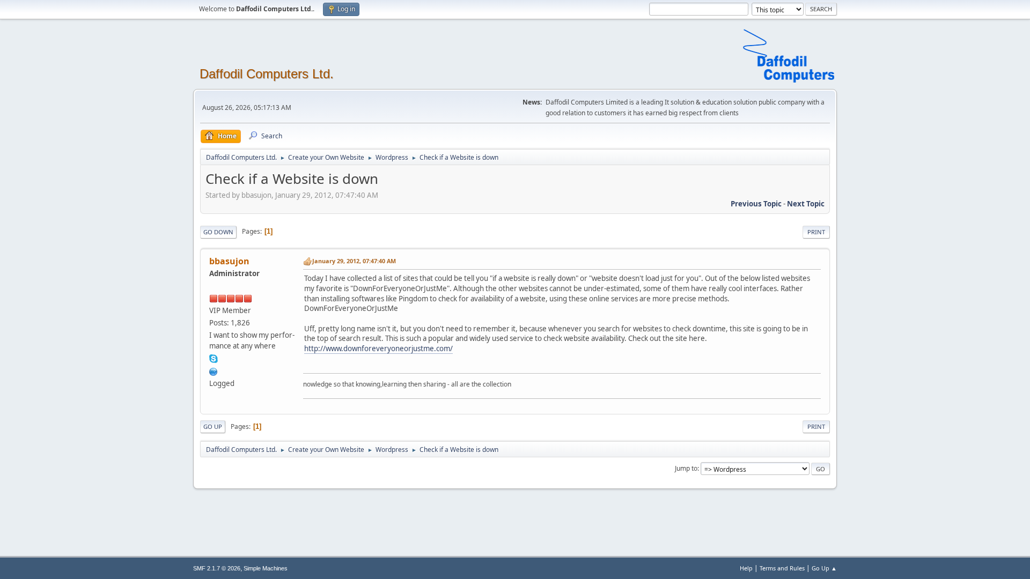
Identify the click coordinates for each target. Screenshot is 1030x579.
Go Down (218, 232)
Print (816, 232)
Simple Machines (266, 568)
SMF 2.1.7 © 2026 (216, 568)
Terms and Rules (782, 568)
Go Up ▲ (824, 568)
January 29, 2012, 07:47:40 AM (354, 261)
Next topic (806, 204)
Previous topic (756, 204)
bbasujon (229, 261)
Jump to (686, 468)
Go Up (212, 426)
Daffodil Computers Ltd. (267, 73)
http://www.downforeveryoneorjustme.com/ (378, 348)
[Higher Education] (213, 370)
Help (746, 568)
